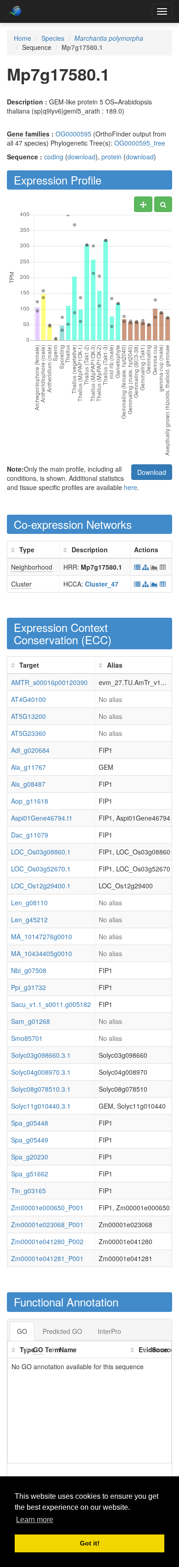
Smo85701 (27, 1038)
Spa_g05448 (29, 1122)
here (130, 487)
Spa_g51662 (29, 1173)
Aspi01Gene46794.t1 (42, 817)
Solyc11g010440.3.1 (41, 1105)
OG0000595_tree (139, 142)
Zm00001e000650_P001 (47, 1207)
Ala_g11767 (28, 767)
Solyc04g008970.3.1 (41, 1072)
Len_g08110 (29, 902)
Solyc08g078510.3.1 (41, 1089)
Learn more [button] (34, 1519)
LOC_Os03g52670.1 (41, 868)
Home (22, 38)
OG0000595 (73, 133)
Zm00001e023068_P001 (47, 1224)
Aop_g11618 (29, 800)
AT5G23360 (28, 733)
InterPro (109, 1331)
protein (111, 156)
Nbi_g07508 (28, 970)
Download (151, 472)
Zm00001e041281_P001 (47, 1258)
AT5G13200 (28, 716)
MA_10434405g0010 (41, 953)
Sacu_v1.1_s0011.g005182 (51, 1004)
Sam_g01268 (30, 1021)
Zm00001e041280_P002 (47, 1241)
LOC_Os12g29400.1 (41, 885)
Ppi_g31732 (28, 987)
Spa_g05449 (29, 1139)
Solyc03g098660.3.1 (41, 1055)
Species (52, 38)
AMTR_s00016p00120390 (49, 682)
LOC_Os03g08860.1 (41, 851)
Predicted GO (62, 1331)
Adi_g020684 (30, 750)
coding (53, 156)
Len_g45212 (29, 919)
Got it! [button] (90, 1543)
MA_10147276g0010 (41, 936)
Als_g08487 (28, 784)
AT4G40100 (28, 699)
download (81, 156)
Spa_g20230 (29, 1156)
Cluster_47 (101, 583)
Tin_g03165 (28, 1190)
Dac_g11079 (29, 834)
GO (22, 1331)
